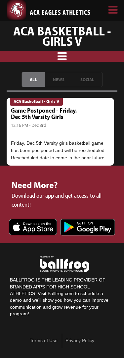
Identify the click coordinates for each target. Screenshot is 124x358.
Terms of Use (44, 340)
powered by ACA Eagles (64, 264)
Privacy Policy (79, 340)
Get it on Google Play (87, 227)
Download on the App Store (33, 227)
